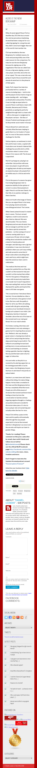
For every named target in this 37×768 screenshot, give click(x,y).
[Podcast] (18, 618)
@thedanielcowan (12, 444)
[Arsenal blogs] (15, 749)
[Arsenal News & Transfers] (14, 714)
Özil (14, 493)
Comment (8, 536)
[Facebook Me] (10, 618)
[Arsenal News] (10, 725)
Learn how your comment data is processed (18, 594)
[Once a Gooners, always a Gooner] (10, 720)
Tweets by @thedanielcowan (14, 637)
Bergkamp (27, 491)
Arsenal (20, 491)
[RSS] (14, 618)
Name (8, 557)
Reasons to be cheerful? (16, 683)
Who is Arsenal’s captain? (16, 665)
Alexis (15, 491)
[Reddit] (25, 618)
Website (8, 570)
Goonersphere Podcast (14, 464)
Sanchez (19, 493)
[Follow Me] (6, 618)
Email (7, 564)
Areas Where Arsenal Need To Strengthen (21, 671)
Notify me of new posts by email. (15, 584)
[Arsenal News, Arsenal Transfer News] (21, 725)
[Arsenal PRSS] (26, 720)
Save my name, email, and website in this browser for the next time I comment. (17, 579)
